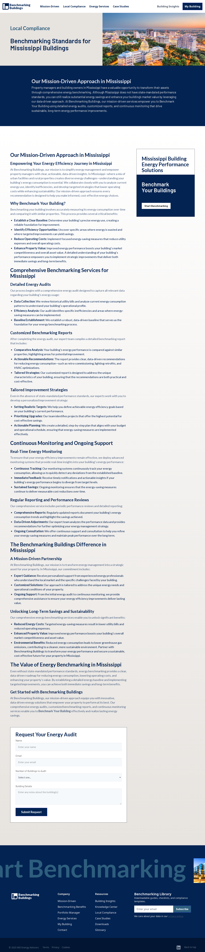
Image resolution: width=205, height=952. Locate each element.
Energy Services (99, 6)
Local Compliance (74, 6)
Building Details (24, 786)
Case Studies (121, 6)
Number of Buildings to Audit (31, 770)
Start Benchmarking (156, 205)
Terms (46, 947)
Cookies (66, 947)
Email (19, 755)
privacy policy (175, 916)
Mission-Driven (49, 6)
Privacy (55, 947)
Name (19, 740)
